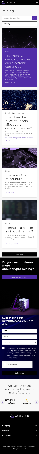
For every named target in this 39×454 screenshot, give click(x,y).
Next (36, 401)
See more (19, 254)
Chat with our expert (19, 277)
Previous (2, 401)
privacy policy (12, 358)
